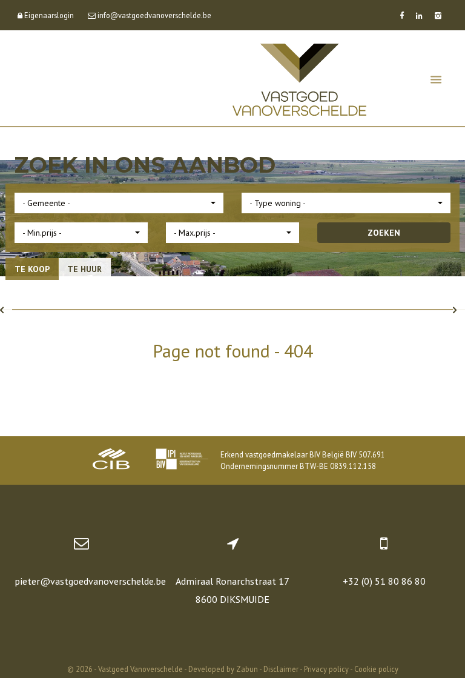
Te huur (84, 269)
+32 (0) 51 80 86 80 (384, 581)
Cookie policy (376, 669)
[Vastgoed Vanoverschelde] (299, 78)
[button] (119, 203)
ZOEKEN (384, 232)
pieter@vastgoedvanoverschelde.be (90, 581)
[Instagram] (438, 15)
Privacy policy (326, 669)
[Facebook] (402, 15)
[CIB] (111, 460)
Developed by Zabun (223, 669)
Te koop (32, 269)
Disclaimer (280, 669)
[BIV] (181, 460)
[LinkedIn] (419, 15)
